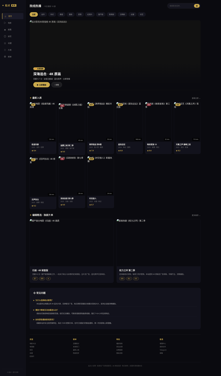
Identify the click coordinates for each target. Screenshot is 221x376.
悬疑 (61, 14)
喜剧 (70, 14)
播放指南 (119, 343)
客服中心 (163, 343)
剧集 (8, 29)
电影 (8, 22)
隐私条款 (119, 353)
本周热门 (76, 347)
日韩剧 (122, 14)
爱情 (79, 14)
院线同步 (76, 353)
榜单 (8, 56)
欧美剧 (111, 14)
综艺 (8, 36)
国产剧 (100, 14)
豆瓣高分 (76, 343)
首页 (8, 16)
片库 (8, 49)
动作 (43, 14)
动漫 (8, 43)
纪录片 (89, 14)
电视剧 (32, 347)
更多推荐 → (196, 215)
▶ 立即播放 (41, 85)
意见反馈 (119, 347)
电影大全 (33, 343)
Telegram (163, 350)
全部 (33, 14)
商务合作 (163, 347)
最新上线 (76, 350)
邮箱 (161, 353)
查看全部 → (196, 98)
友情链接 (119, 350)
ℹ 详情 (57, 85)
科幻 (52, 14)
